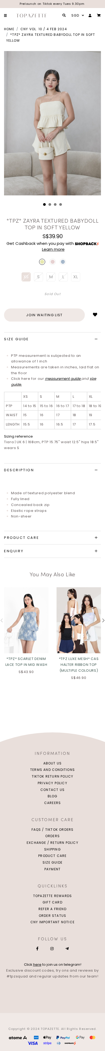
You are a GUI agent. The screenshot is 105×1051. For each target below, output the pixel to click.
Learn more (53, 249)
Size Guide (52, 862)
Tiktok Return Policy (53, 776)
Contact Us (52, 789)
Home (9, 29)
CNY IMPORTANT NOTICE (52, 922)
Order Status (52, 915)
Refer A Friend (52, 909)
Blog (53, 796)
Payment (52, 869)
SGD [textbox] (75, 15)
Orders (52, 836)
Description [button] (19, 470)
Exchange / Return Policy (52, 842)
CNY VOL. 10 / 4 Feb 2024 (43, 29)
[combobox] (77, 15)
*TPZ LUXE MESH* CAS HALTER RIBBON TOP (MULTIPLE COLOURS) (79, 664)
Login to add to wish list (95, 315)
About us (52, 763)
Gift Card (52, 902)
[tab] (52, 339)
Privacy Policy (52, 783)
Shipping (52, 849)
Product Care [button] (21, 537)
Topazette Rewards (52, 896)
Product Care (52, 855)
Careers (52, 803)
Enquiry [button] (13, 551)
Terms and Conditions (52, 769)
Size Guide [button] (16, 339)
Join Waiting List (44, 315)
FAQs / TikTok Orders (53, 829)
